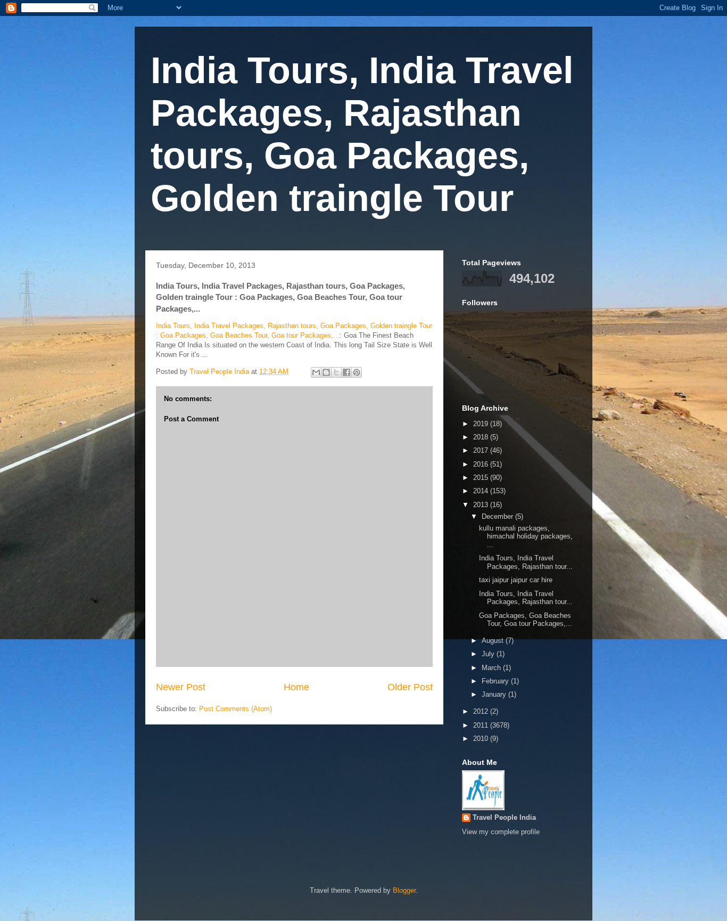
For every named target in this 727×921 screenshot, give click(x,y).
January (495, 694)
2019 (481, 424)
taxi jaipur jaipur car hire (518, 580)
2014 (481, 491)
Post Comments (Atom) (235, 709)
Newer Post (180, 687)
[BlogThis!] (326, 372)
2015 (481, 478)
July (489, 654)
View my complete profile (501, 832)
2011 (481, 725)
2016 (481, 464)
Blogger (404, 890)
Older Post (410, 687)
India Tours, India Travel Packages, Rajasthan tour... (526, 562)
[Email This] (316, 372)
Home (296, 687)
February (496, 681)
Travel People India (504, 817)
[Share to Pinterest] (356, 372)
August (494, 641)
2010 (481, 739)
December (498, 516)
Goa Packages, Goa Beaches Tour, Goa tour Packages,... (525, 620)
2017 (481, 450)
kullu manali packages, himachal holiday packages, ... (526, 536)
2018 (481, 437)
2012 (481, 711)
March (492, 668)
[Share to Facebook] (346, 372)
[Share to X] (336, 372)
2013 (481, 505)
